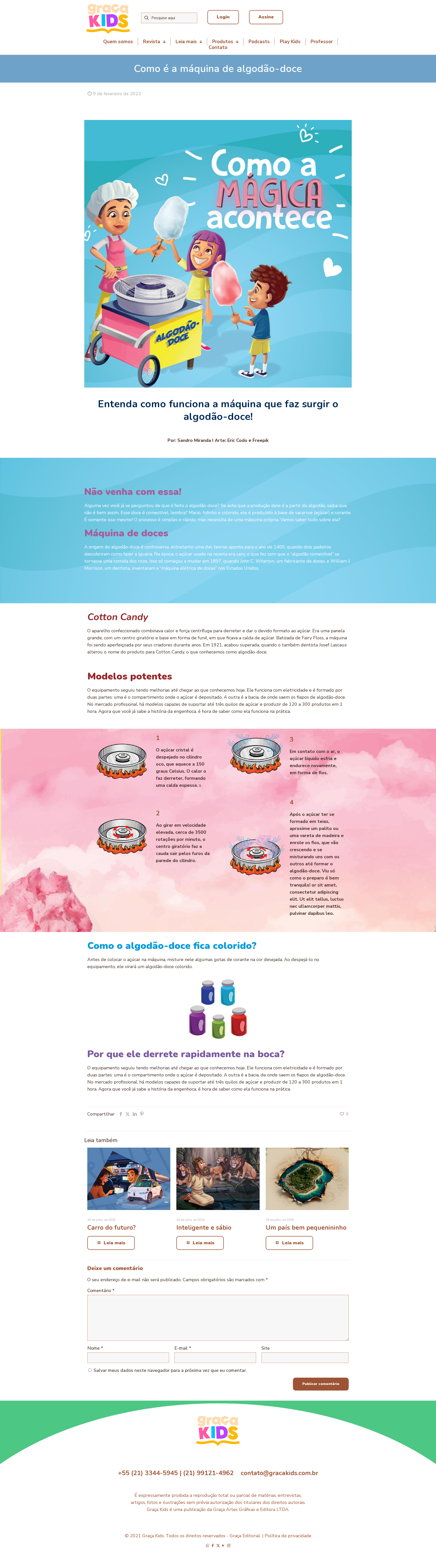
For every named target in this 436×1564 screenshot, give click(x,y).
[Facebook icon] (213, 1545)
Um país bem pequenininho (306, 1227)
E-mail (182, 1348)
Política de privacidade (288, 1536)
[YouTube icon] (223, 1545)
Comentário (101, 1291)
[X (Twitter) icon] (218, 1545)
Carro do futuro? (111, 1227)
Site (265, 1348)
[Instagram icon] (229, 1545)
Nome (95, 1348)
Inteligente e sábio (203, 1227)
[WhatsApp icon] (207, 1545)
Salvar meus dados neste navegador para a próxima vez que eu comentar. (170, 1370)
